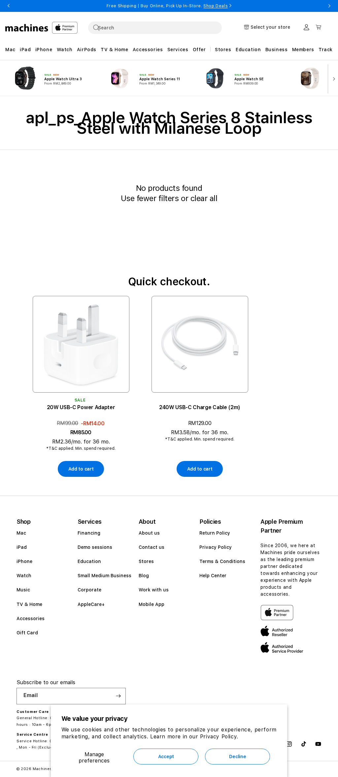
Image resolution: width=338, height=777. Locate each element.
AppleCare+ (91, 604)
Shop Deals (215, 6)
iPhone (24, 561)
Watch (24, 575)
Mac (21, 533)
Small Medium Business (104, 575)
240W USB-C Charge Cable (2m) (199, 407)
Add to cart (81, 469)
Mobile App (151, 604)
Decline (237, 756)
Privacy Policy (215, 547)
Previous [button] (8, 6)
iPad (22, 547)
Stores (146, 561)
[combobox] (155, 27)
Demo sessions (95, 547)
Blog (144, 575)
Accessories (31, 618)
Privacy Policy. (219, 736)
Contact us (151, 547)
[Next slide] (332, 78)
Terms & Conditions (222, 561)
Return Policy (214, 533)
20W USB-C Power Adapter (81, 407)
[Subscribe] (118, 696)
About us (149, 533)
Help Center (212, 575)
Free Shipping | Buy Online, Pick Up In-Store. (167, 6)
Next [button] (329, 6)
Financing (89, 533)
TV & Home (29, 604)
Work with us (154, 589)
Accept (166, 756)
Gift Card (27, 632)
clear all (204, 198)
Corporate (89, 589)
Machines (42, 769)
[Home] (27, 28)
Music (23, 589)
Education (89, 561)
